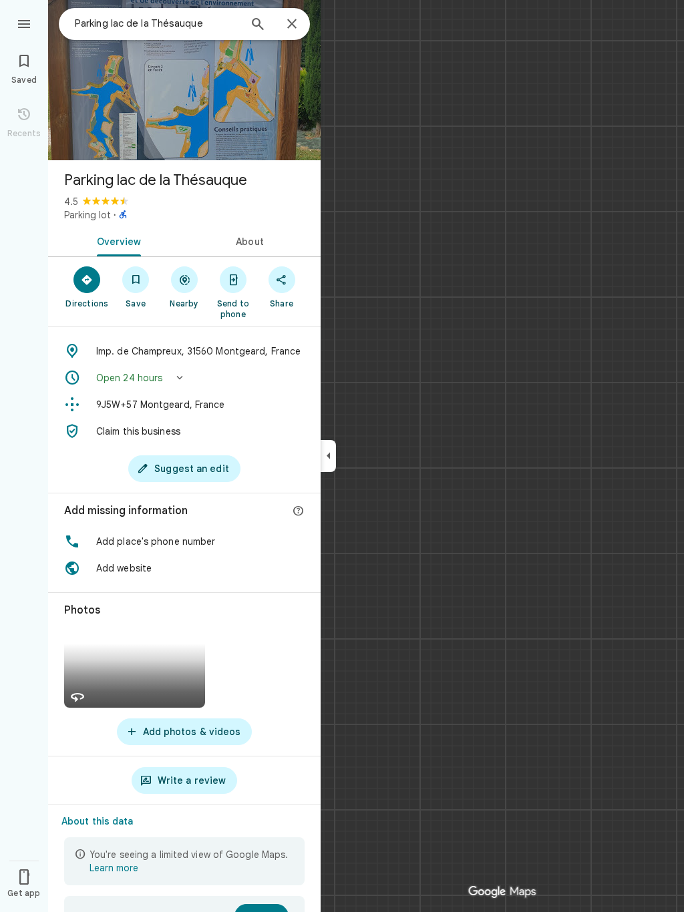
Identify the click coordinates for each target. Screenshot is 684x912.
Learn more (114, 868)
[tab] (116, 240)
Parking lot (87, 215)
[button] (184, 378)
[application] (342, 456)
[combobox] (157, 23)
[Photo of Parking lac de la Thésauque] (184, 80)
